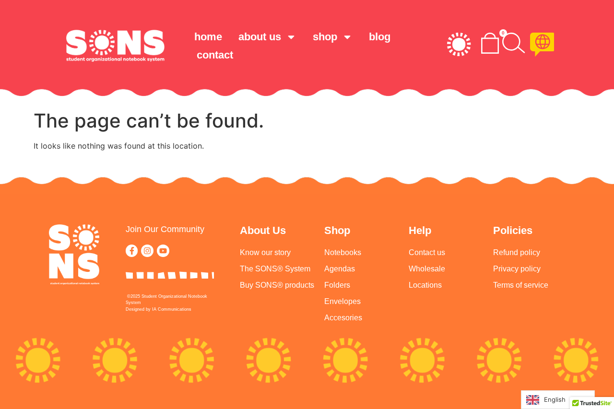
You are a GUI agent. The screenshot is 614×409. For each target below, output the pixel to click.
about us (259, 37)
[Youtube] (163, 251)
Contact (215, 55)
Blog (379, 37)
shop (325, 37)
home (208, 37)
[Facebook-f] (132, 251)
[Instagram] (147, 251)
